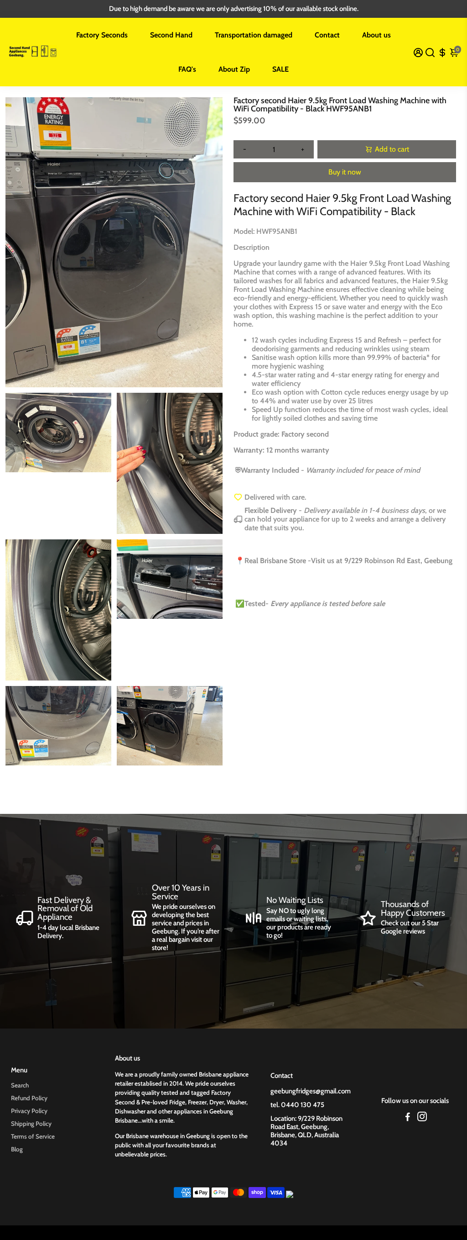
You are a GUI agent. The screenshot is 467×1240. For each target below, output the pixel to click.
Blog (17, 1149)
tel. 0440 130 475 (297, 1105)
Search (20, 1085)
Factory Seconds (102, 35)
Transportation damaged (253, 35)
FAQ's (187, 69)
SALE (280, 69)
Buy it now (344, 172)
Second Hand (171, 35)
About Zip (234, 69)
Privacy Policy (29, 1110)
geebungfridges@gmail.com (310, 1091)
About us (376, 35)
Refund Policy (29, 1098)
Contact (327, 35)
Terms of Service (33, 1136)
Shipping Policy (31, 1123)
